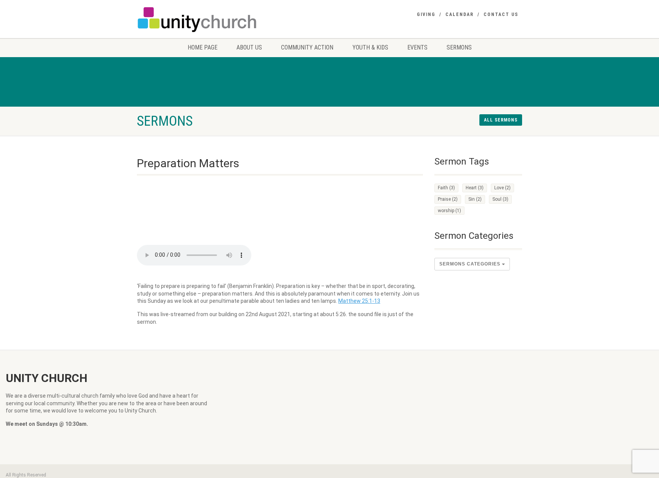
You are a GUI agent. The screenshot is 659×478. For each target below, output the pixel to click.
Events (417, 47)
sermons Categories (470, 264)
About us (249, 47)
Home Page (202, 47)
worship (449, 210)
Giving (426, 14)
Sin (475, 199)
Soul (500, 199)
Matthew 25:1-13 (359, 301)
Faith (446, 187)
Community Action (307, 47)
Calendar (459, 14)
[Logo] (197, 19)
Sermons (459, 47)
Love (502, 187)
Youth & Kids (370, 47)
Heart (475, 187)
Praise (448, 199)
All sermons (501, 120)
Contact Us (501, 14)
